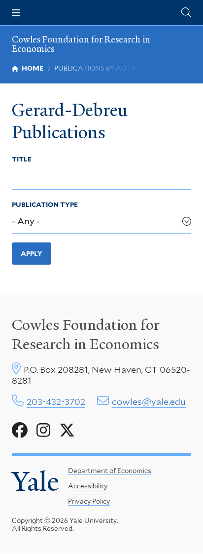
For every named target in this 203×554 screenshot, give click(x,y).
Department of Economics (109, 471)
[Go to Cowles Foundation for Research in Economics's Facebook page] (20, 430)
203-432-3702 (56, 401)
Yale (35, 482)
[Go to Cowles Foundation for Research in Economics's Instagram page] (43, 430)
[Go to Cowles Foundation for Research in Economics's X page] (67, 430)
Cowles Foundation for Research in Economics (81, 44)
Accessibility (87, 486)
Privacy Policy (89, 501)
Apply (31, 253)
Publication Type (45, 204)
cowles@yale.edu (149, 401)
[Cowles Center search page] (186, 12)
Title (22, 159)
